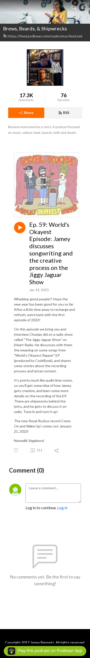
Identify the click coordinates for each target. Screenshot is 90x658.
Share (28, 112)
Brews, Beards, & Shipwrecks (35, 28)
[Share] (57, 450)
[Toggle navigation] (84, 7)
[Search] (74, 7)
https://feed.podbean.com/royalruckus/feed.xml (45, 36)
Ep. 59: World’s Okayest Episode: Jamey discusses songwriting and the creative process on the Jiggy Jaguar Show (51, 253)
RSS (66, 112)
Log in (62, 507)
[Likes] (16, 450)
